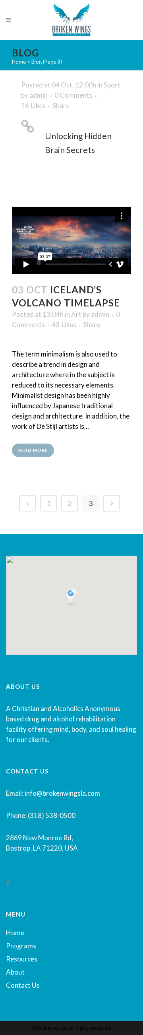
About (15, 972)
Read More (33, 450)
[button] (71, 597)
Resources (21, 959)
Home (19, 61)
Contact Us (23, 985)
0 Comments (73, 95)
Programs (21, 946)
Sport (112, 85)
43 (64, 325)
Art (76, 314)
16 (33, 106)
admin (38, 95)
